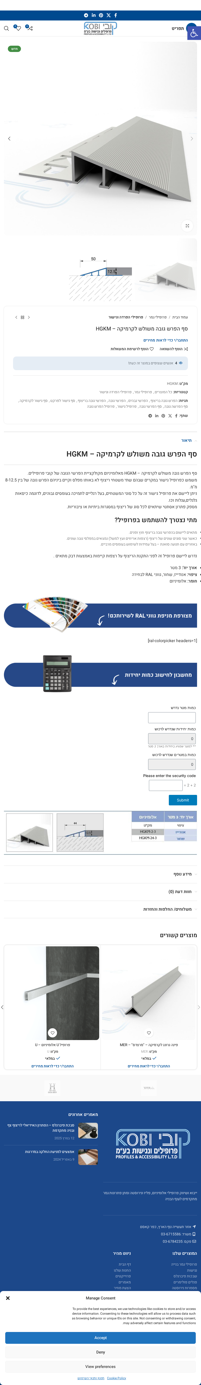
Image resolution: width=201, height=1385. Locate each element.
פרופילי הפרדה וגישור (126, 317)
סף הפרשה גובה (176, 406)
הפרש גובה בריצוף (163, 400)
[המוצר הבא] (16, 317)
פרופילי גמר (158, 317)
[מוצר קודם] (29, 317)
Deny (100, 1352)
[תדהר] (148, 1088)
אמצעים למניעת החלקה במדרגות (49, 1152)
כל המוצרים (163, 392)
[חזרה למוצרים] (22, 317)
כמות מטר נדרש (183, 707)
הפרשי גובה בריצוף (92, 400)
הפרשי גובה (117, 400)
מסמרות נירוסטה (184, 1288)
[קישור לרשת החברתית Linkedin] (93, 15)
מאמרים (125, 1282)
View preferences (100, 1367)
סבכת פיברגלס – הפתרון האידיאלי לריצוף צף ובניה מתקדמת (40, 1127)
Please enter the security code (169, 775)
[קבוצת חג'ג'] (52, 1088)
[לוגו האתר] (100, 28)
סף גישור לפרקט (62, 400)
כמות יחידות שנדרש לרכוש (175, 729)
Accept (100, 1338)
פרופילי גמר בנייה (184, 1264)
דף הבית (125, 1264)
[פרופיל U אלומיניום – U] (52, 993)
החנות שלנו (122, 1270)
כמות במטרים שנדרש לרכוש (174, 754)
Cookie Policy (116, 1378)
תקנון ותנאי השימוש (90, 1378)
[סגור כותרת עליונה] (6, 5)
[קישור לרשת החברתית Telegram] (86, 15)
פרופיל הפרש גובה (101, 406)
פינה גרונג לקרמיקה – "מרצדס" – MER (149, 1045)
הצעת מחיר (122, 1288)
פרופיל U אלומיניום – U (52, 1045)
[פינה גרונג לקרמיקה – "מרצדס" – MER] (149, 993)
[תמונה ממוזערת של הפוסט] (88, 1132)
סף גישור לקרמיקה (34, 400)
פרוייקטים (123, 1276)
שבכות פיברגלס (185, 1276)
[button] (194, 33)
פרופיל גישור (127, 406)
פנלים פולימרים (185, 1282)
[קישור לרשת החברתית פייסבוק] (116, 15)
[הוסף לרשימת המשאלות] (148, 1032)
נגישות (192, 1270)
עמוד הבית (180, 317)
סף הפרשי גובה (150, 406)
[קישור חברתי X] (109, 15)
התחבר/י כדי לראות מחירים (165, 340)
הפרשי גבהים (138, 400)
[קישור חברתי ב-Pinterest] (101, 15)
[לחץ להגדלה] (187, 226)
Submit (183, 800)
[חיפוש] (6, 28)
